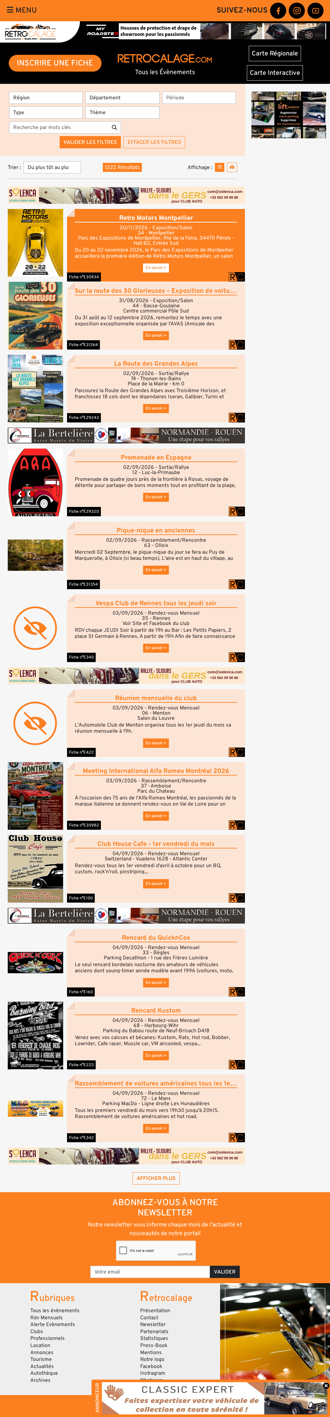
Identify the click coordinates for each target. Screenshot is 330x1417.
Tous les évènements (55, 1310)
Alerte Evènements (52, 1324)
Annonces (41, 1352)
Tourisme (41, 1359)
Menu (25, 10)
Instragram (152, 1373)
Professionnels (47, 1338)
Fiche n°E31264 (83, 345)
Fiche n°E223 (81, 1065)
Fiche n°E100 (81, 898)
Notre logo (152, 1359)
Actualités (42, 1366)
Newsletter (153, 1324)
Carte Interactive (275, 72)
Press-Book (154, 1345)
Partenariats (154, 1331)
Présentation (155, 1310)
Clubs (36, 1331)
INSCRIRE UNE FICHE (55, 63)
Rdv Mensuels (46, 1317)
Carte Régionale (275, 53)
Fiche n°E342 (81, 1138)
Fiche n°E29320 (84, 511)
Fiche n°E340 (81, 657)
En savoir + (156, 268)
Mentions (151, 1352)
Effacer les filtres (154, 142)
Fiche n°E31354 (83, 584)
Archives (40, 1380)
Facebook (151, 1366)
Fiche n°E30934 (84, 277)
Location (40, 1345)
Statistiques (154, 1338)
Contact (149, 1317)
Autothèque (44, 1373)
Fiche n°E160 (81, 992)
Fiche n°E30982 (84, 825)
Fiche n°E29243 (84, 418)
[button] (35, 242)
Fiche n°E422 (81, 752)
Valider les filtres (90, 142)
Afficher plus (156, 1178)
